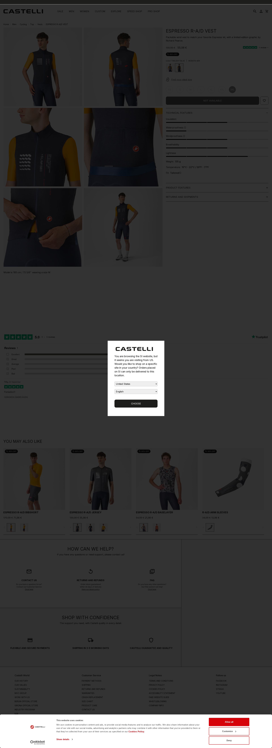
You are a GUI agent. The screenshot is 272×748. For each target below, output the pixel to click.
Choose (136, 403)
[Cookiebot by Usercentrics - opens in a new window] (37, 742)
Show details (62, 739)
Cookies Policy (136, 731)
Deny (229, 740)
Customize (227, 731)
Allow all (229, 722)
